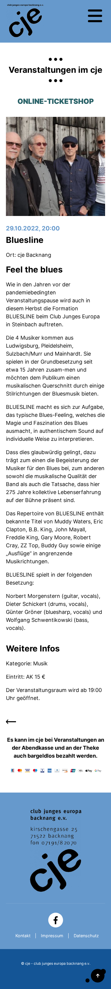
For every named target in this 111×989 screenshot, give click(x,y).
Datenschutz (86, 935)
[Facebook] (55, 920)
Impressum (52, 935)
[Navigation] (95, 16)
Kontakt (22, 935)
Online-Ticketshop (55, 101)
